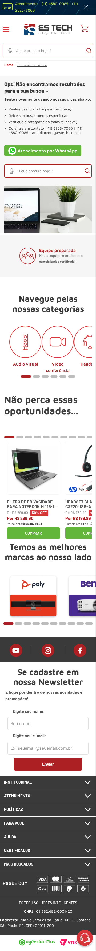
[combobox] (48, 50)
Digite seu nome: (29, 711)
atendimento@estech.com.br (56, 132)
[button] (9, 29)
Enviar (48, 763)
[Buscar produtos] (89, 50)
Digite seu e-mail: (29, 735)
